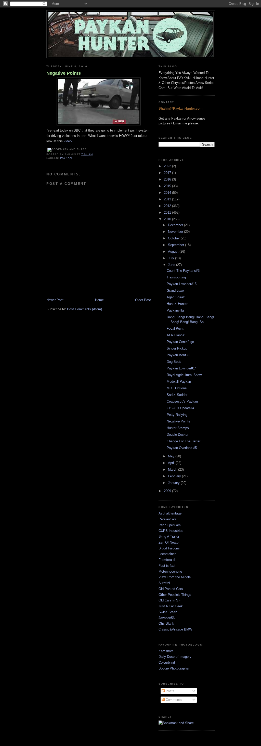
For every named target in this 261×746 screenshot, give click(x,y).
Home (99, 300)
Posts (169, 691)
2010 (168, 219)
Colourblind (167, 662)
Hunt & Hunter (177, 304)
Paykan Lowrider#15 (182, 284)
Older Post (143, 300)
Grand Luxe (175, 290)
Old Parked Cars (171, 589)
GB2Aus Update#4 (180, 408)
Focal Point (175, 328)
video (68, 141)
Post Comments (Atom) (84, 309)
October (174, 238)
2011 (168, 212)
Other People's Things (175, 595)
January (174, 483)
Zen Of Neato (168, 542)
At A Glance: (176, 335)
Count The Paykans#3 (183, 271)
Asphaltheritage (170, 513)
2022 (168, 166)
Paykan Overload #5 (182, 448)
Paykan (66, 158)
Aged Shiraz (176, 297)
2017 (168, 173)
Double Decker (177, 434)
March (173, 469)
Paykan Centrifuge (180, 342)
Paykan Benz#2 (178, 355)
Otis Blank (166, 623)
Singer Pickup (177, 348)
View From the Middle (175, 577)
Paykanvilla (175, 310)
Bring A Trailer (169, 536)
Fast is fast (167, 566)
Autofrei (164, 583)
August (173, 251)
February (175, 476)
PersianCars (168, 519)
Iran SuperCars (170, 525)
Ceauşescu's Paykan (182, 401)
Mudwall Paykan (179, 381)
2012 (168, 206)
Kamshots (166, 651)
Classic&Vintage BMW (175, 629)
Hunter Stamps (178, 428)
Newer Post (54, 300)
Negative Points (63, 73)
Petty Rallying (177, 415)
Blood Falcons (169, 548)
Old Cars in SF (169, 600)
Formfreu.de (167, 560)
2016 (168, 179)
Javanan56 (167, 618)
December (176, 225)
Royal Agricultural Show (184, 375)
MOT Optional (177, 388)
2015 (168, 186)
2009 (168, 491)
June (172, 265)
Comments (173, 700)
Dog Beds (174, 362)
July (171, 258)
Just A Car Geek (171, 606)
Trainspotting (176, 277)
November (176, 232)
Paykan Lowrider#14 (182, 368)
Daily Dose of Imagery (175, 657)
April (172, 463)
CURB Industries (171, 531)
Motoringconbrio (170, 571)
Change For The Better (183, 441)
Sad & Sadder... (178, 395)
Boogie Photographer (174, 668)
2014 (168, 193)
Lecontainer (167, 554)
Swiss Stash (168, 612)
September (176, 245)
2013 (168, 199)
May (171, 456)
